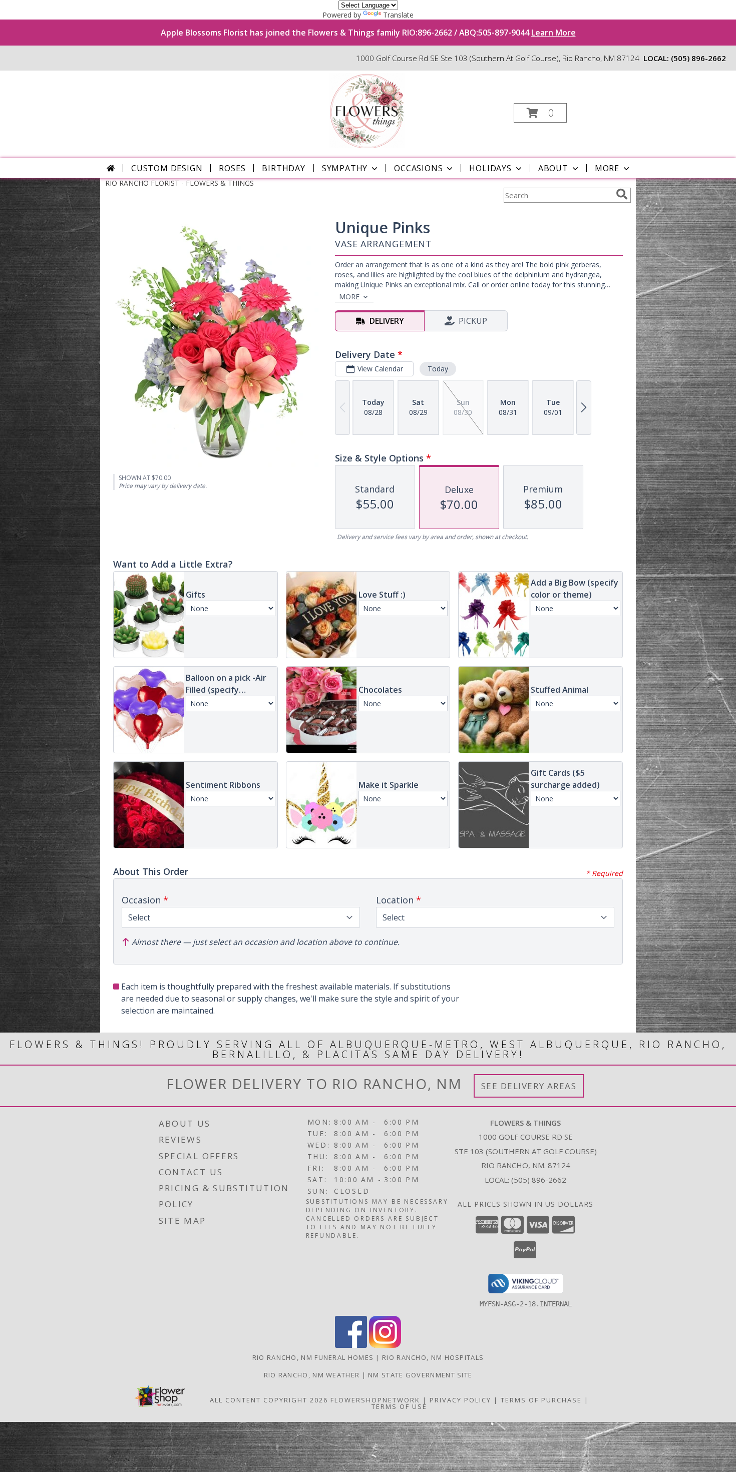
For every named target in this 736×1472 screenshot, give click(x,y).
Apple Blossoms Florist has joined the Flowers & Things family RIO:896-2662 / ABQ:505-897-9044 (368, 32)
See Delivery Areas (529, 1086)
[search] (621, 194)
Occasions (418, 168)
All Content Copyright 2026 (269, 1399)
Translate (398, 15)
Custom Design (166, 168)
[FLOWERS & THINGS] (367, 110)
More (607, 168)
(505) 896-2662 (698, 58)
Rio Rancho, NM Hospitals (433, 1357)
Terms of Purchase (541, 1399)
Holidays (490, 168)
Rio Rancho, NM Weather (312, 1374)
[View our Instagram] (385, 1345)
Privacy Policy (460, 1399)
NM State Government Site (420, 1374)
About (553, 168)
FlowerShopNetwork (375, 1399)
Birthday (283, 168)
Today (438, 368)
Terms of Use (399, 1406)
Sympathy (344, 168)
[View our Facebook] (351, 1345)
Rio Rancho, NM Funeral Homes (313, 1357)
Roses (232, 168)
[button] (540, 113)
